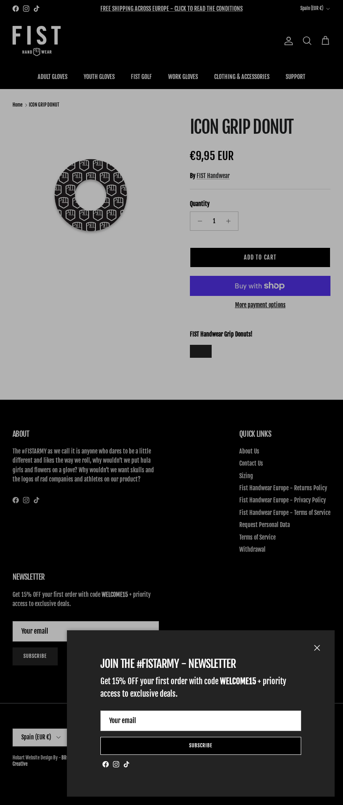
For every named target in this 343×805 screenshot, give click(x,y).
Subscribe (200, 745)
